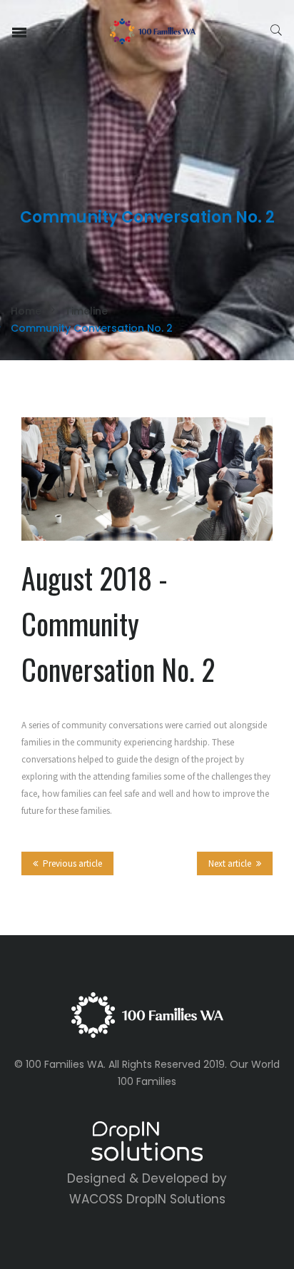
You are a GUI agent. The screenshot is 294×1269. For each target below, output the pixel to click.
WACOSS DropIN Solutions (147, 1199)
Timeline (86, 311)
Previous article (72, 863)
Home (26, 311)
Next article (229, 863)
